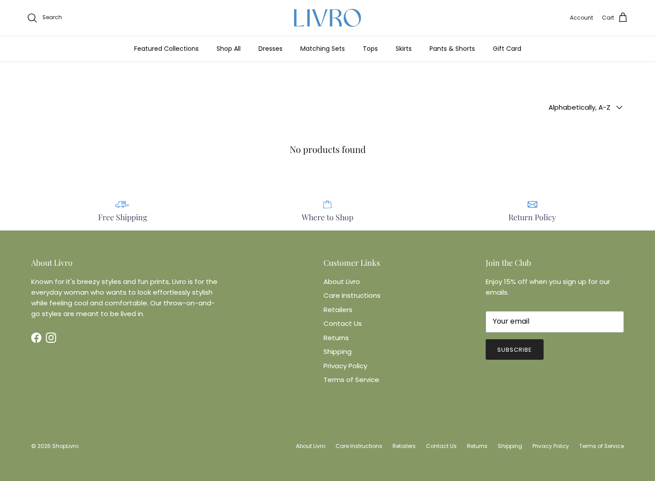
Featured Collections (166, 48)
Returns (336, 337)
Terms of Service (351, 379)
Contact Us (342, 323)
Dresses (270, 48)
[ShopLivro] (327, 18)
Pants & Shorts (452, 48)
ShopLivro (65, 446)
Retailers (337, 309)
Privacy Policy (345, 365)
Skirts (404, 48)
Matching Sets (322, 48)
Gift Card (507, 48)
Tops (370, 48)
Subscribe (514, 349)
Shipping (337, 351)
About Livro (341, 281)
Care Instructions (352, 295)
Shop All (229, 48)
